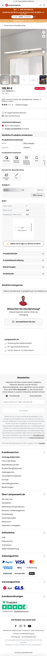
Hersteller (42, 443)
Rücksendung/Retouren (12, 468)
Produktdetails (10, 253)
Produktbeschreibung (13, 260)
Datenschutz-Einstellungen (12, 630)
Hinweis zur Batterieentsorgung (24, 634)
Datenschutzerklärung (37, 438)
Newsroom (6, 521)
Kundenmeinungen (12, 596)
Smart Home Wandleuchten (15, 25)
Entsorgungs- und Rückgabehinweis (24, 637)
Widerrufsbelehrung (10, 548)
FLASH (22, 17)
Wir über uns (7, 499)
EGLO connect (29, 143)
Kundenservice (10, 452)
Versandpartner (11, 581)
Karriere (5, 510)
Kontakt (5, 479)
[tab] (23, 470)
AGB (3, 537)
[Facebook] (17, 626)
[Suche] (40, 5)
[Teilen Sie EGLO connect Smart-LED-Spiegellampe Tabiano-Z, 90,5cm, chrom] (43, 36)
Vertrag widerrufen (11, 457)
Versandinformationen (11, 476)
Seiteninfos (8, 532)
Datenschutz (7, 541)
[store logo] (14, 5)
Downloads (8, 273)
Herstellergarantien (10, 483)
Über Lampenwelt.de (13, 494)
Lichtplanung (7, 514)
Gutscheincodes (9, 518)
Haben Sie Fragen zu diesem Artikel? (25, 244)
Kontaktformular (38, 435)
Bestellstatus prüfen (10, 464)
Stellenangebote (17, 510)
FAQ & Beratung (9, 461)
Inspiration (6, 525)
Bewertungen (9, 267)
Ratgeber (16, 525)
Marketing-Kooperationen (13, 506)
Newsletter (6, 503)
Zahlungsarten (8, 472)
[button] (5, 79)
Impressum (6, 545)
